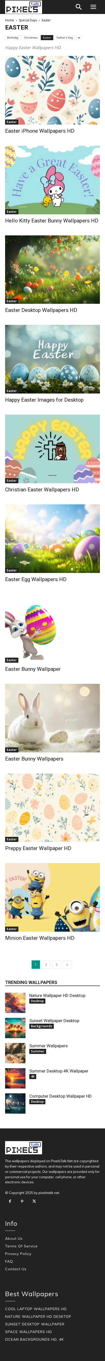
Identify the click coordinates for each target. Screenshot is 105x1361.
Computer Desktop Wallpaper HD (60, 1096)
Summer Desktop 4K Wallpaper (58, 1070)
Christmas (30, 37)
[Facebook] (10, 1201)
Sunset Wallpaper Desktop (54, 1020)
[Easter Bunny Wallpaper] (52, 628)
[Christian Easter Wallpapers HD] (52, 449)
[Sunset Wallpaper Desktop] (15, 1028)
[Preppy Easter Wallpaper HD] (52, 808)
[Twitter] (34, 1201)
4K (33, 1076)
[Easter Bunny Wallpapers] (52, 718)
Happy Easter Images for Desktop (44, 400)
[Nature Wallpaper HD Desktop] (15, 1003)
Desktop (37, 1001)
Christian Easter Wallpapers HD (42, 490)
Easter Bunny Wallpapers (34, 759)
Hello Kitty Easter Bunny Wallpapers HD (51, 221)
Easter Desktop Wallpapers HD (41, 310)
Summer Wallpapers (48, 1045)
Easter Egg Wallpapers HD (36, 579)
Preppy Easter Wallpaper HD (38, 848)
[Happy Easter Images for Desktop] (52, 359)
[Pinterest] (22, 1201)
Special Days (28, 20)
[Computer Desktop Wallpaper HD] (15, 1103)
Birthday (13, 37)
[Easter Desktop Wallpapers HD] (52, 269)
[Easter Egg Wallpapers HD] (52, 538)
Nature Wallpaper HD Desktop (57, 995)
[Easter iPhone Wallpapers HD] (52, 90)
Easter (47, 37)
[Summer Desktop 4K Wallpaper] (15, 1078)
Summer (38, 1051)
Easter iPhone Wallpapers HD (39, 131)
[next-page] (67, 964)
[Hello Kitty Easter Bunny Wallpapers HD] (52, 180)
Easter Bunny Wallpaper (33, 669)
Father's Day (65, 37)
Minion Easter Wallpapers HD (39, 938)
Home (9, 20)
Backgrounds (41, 1026)
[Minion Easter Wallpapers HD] (52, 897)
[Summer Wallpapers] (15, 1053)
